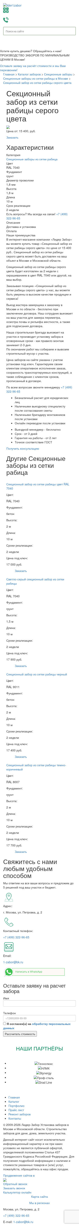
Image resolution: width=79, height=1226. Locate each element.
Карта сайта (39, 1196)
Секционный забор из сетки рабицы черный (36, 674)
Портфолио (16, 1106)
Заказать (12, 137)
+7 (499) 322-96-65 (16, 937)
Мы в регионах (39, 1203)
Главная (14, 1097)
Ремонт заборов (19, 1114)
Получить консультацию (22, 448)
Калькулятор (39, 10)
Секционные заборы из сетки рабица (32, 159)
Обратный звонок (15, 1184)
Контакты (14, 1118)
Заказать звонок (14, 1188)
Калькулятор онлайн (17, 1192)
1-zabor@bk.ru (13, 962)
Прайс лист (16, 1110)
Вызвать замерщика (39, 20)
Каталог (13, 1101)
